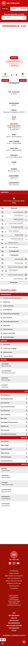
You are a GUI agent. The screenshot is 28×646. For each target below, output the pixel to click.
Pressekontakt (14, 571)
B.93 (23, 76)
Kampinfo (14, 57)
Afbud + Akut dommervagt (14, 581)
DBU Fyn (14, 618)
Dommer (14, 169)
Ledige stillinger (14, 573)
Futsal (14, 630)
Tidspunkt (14, 155)
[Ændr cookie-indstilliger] (3, 643)
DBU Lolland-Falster (14, 625)
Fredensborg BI (5, 76)
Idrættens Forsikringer (14, 583)
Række (14, 110)
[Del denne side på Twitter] (4, 640)
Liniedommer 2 (14, 183)
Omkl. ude (14, 148)
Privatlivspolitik (14, 586)
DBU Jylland (14, 620)
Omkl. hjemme (14, 141)
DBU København (14, 623)
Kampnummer (14, 103)
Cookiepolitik (14, 588)
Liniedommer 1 (14, 176)
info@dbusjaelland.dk (14, 605)
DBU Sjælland (14, 628)
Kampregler (14, 65)
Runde (14, 162)
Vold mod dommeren (14, 578)
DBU (14, 613)
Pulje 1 (14, 119)
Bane (14, 134)
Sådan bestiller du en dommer (14, 576)
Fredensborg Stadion (14, 126)
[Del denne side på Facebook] (1, 640)
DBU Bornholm (14, 615)
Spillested (14, 124)
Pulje (14, 117)
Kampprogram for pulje (14, 61)
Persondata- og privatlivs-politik (14, 635)
